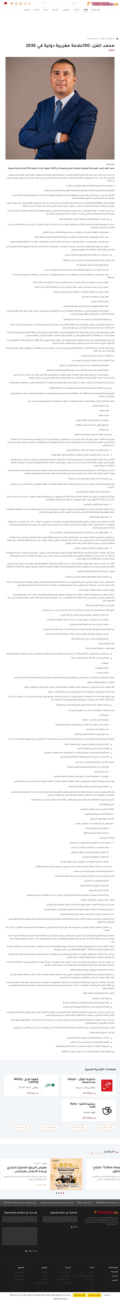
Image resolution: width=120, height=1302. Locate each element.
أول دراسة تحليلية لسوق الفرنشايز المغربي (74, 1203)
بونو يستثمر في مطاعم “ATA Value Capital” (38, 1203)
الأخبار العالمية (89, 1279)
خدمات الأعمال (92, 39)
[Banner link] (60, 24)
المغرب (92, 1272)
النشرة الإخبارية (19, 1272)
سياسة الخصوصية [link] (60, 1299)
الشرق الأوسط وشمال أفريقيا (84, 1276)
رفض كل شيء (94, 1295)
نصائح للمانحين (66, 1276)
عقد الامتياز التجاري (65, 1283)
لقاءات (102, 39)
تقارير (92, 1287)
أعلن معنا (55, 10)
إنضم (75, 1227)
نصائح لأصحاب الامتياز (64, 1279)
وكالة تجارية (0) (48, 1127)
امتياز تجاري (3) (77, 1127)
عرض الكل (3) (105, 1127)
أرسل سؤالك (32, 1251)
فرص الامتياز (95, 10)
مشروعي (66, 10)
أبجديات (76, 10)
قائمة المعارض (19, 1276)
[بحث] (44, 4)
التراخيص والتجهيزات (40, 1283)
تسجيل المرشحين (18, 1279)
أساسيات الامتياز (65, 1272)
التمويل (45, 1279)
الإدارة (45, 1276)
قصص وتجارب (89, 1290)
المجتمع (27, 10)
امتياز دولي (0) (19, 1127)
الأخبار (86, 10)
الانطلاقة (44, 1272)
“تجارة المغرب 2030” (103, 1203)
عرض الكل (98, 1153)
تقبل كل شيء (79, 1295)
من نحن (45, 10)
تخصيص (107, 1295)
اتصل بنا (36, 10)
